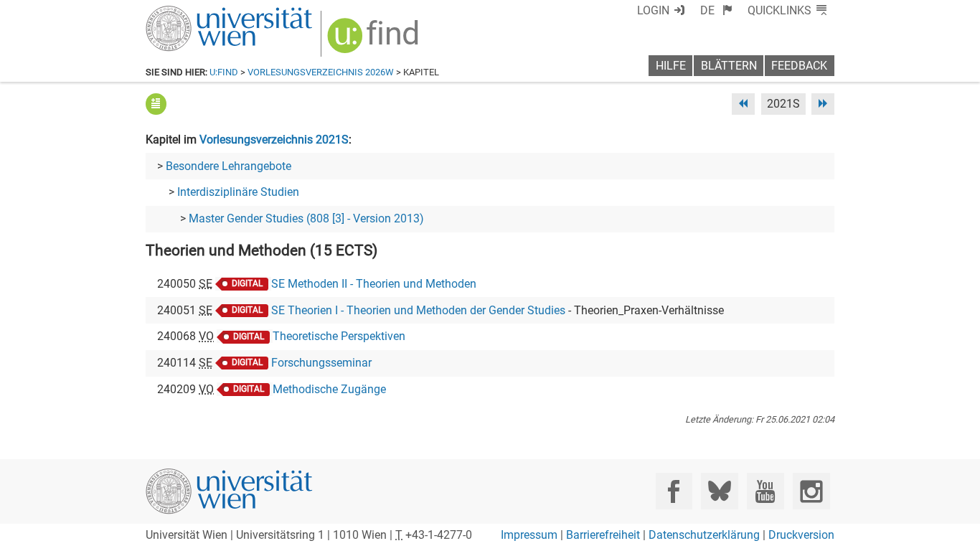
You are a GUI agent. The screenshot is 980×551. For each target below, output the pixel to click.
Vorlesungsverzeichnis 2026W (321, 72)
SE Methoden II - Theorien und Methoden (373, 284)
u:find (223, 72)
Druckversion (801, 535)
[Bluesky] (719, 491)
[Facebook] (674, 491)
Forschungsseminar (321, 362)
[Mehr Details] (156, 103)
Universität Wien (195, 12)
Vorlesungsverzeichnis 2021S (274, 139)
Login (653, 10)
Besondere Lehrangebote (228, 166)
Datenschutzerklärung (704, 535)
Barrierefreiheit (603, 535)
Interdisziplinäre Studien (238, 192)
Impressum (529, 535)
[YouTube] (765, 491)
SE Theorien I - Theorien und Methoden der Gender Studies (418, 310)
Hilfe (671, 65)
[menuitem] (716, 10)
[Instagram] (811, 491)
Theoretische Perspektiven (339, 336)
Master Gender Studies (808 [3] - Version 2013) (306, 218)
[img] (375, 40)
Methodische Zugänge (329, 389)
